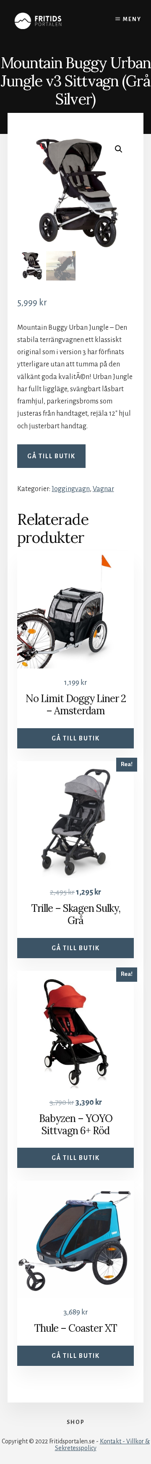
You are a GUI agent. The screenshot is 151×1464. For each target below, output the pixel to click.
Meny (132, 19)
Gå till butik (51, 456)
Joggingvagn (71, 489)
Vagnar (103, 489)
